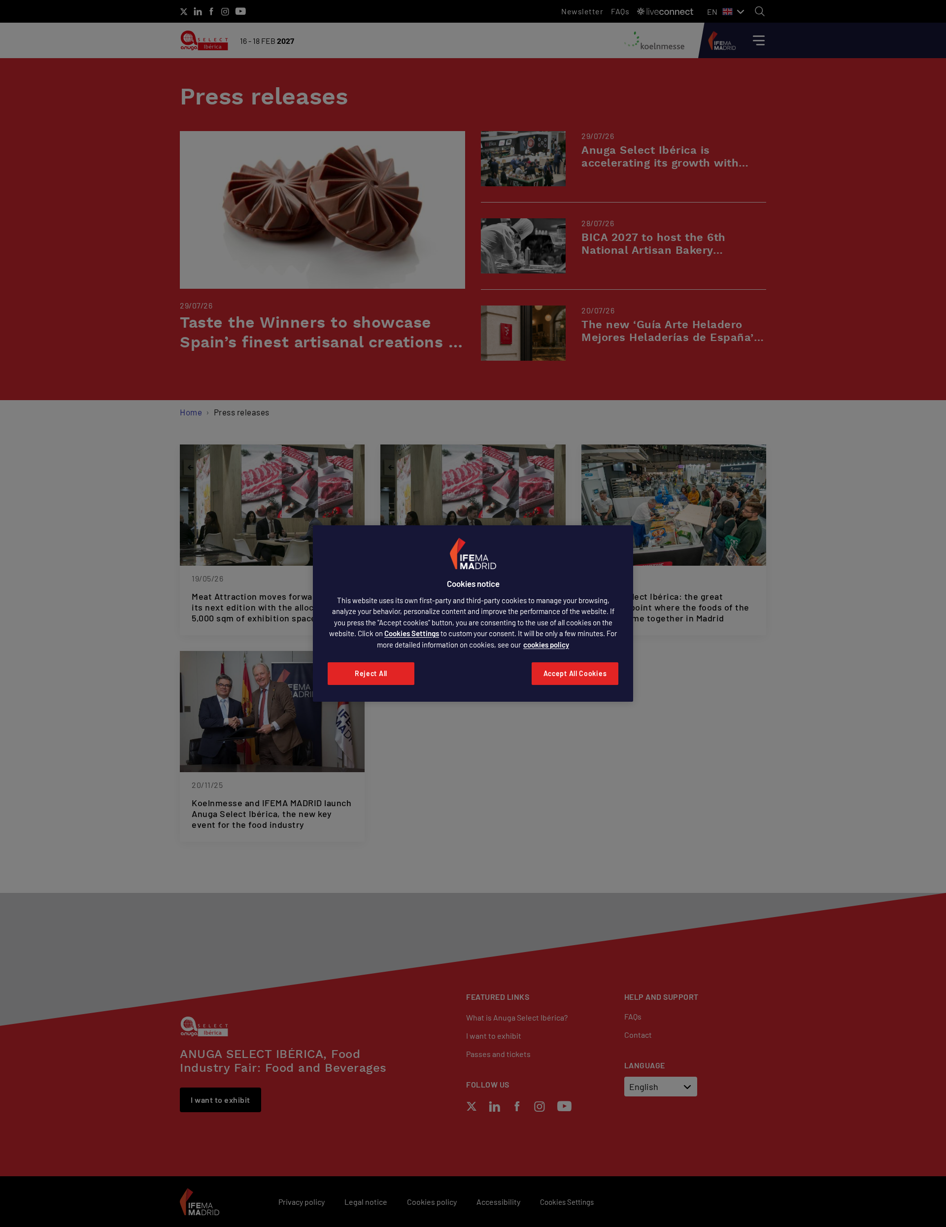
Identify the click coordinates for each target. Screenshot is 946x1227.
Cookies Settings (411, 633)
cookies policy (546, 644)
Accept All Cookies (575, 673)
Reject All (371, 673)
